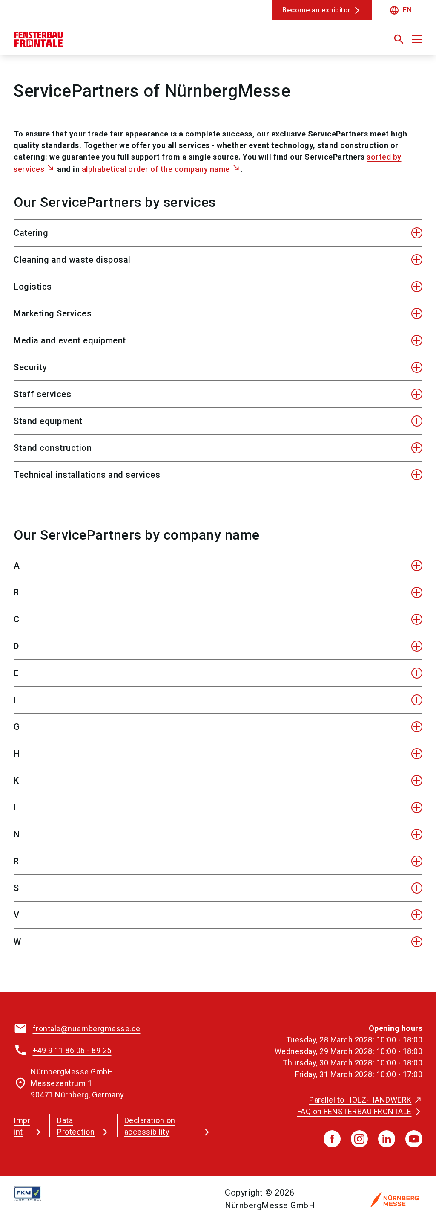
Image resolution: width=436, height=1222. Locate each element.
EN (400, 10)
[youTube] (413, 1138)
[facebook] (332, 1138)
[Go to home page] (112, 43)
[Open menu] (417, 39)
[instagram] (359, 1138)
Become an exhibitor (316, 10)
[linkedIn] (386, 1138)
